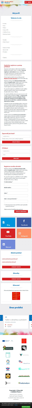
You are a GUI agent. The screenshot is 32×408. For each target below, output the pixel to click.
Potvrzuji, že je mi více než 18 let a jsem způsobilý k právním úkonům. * (16, 205)
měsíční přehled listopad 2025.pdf (9, 259)
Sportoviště (5, 49)
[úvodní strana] (7, 2)
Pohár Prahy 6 (6, 42)
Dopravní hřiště (6, 47)
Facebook (24, 225)
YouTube (8, 236)
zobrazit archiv (16, 267)
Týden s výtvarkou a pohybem (16, 320)
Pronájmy (5, 52)
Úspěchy (5, 57)
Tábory (4, 27)
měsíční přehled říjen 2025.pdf (9, 262)
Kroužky (4, 23)
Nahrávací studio (6, 34)
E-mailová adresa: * (8, 182)
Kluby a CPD (5, 30)
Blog (8, 225)
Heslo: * (6, 193)
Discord (8, 247)
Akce (4, 25)
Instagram (24, 236)
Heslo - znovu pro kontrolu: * (10, 198)
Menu (29, 2)
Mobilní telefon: (7, 187)
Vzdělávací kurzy (6, 32)
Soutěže (4, 40)
